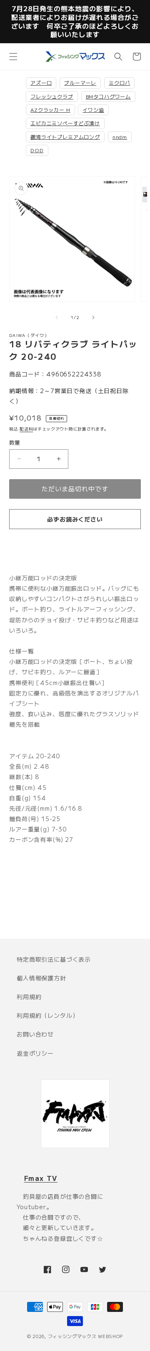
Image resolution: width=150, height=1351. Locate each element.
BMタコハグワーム (108, 96)
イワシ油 (93, 109)
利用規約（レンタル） (47, 1015)
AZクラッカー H (50, 109)
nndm (119, 136)
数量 (14, 442)
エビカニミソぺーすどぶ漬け (65, 122)
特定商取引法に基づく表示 (54, 959)
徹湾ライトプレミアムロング (65, 136)
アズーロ (41, 82)
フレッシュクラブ (51, 96)
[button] (13, 56)
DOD (37, 149)
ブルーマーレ (80, 82)
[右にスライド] (93, 317)
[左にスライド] (57, 317)
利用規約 (29, 996)
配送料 (26, 429)
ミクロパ (119, 82)
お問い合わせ (35, 1034)
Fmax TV (41, 1178)
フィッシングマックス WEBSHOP (85, 1336)
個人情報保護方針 (41, 978)
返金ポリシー (35, 1053)
